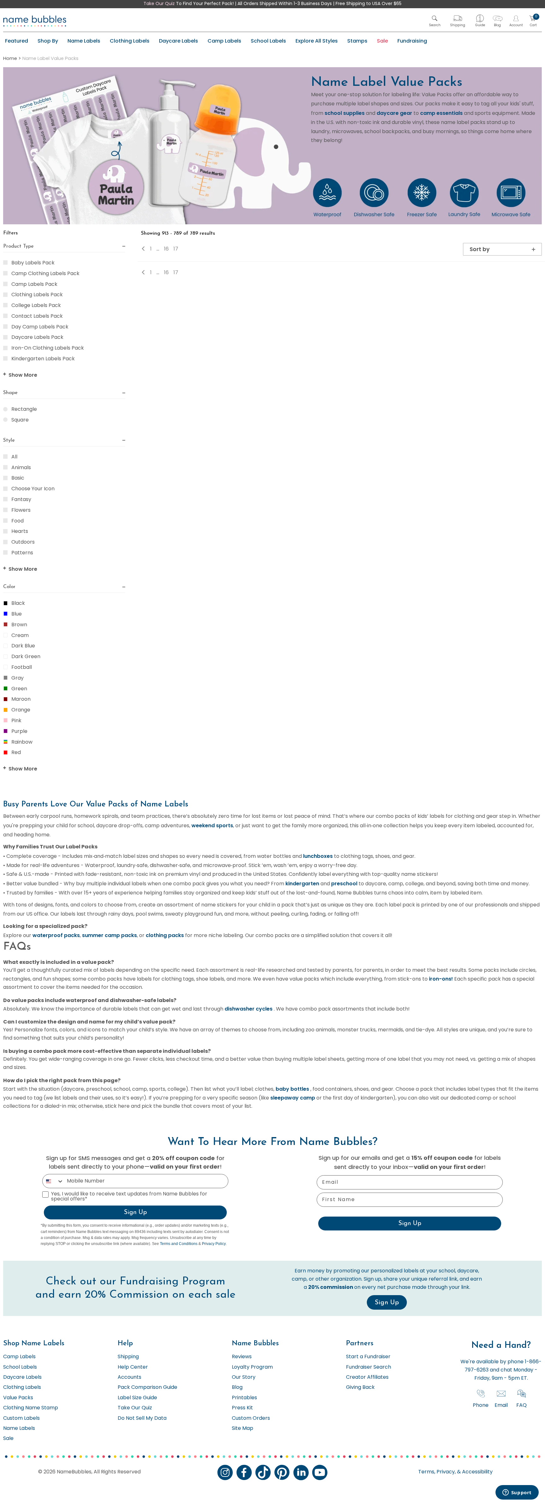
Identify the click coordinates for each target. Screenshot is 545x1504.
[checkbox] (5, 262)
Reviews (242, 1356)
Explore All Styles (317, 40)
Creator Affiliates (367, 1377)
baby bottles (292, 1089)
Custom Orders (251, 1418)
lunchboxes (318, 856)
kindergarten (302, 883)
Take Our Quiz (159, 4)
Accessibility (477, 1472)
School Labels (268, 40)
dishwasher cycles (248, 1008)
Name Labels (83, 40)
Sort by (479, 249)
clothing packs (165, 935)
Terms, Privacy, (437, 1472)
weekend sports (212, 825)
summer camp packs (109, 935)
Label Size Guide (137, 1398)
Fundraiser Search (368, 1367)
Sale (382, 40)
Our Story (243, 1377)
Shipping (128, 1356)
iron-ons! (441, 978)
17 (175, 249)
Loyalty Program (252, 1367)
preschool (344, 883)
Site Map (242, 1428)
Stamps (357, 40)
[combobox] (53, 1181)
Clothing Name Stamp (30, 1408)
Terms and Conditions (178, 1244)
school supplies (345, 113)
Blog (237, 1387)
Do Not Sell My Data (142, 1418)
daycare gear (394, 113)
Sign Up (135, 1212)
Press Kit (242, 1408)
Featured (16, 40)
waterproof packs (56, 935)
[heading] (64, 247)
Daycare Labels (178, 40)
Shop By (48, 40)
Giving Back (360, 1387)
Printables (244, 1398)
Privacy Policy (214, 1244)
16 (166, 249)
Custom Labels (21, 1418)
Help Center (133, 1367)
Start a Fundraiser (368, 1356)
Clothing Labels (129, 40)
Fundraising (412, 40)
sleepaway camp (292, 1097)
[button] (435, 21)
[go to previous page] (145, 249)
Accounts (129, 1377)
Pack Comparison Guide (147, 1387)
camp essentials (441, 113)
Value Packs (18, 1398)
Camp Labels (224, 40)
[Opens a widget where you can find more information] (517, 1493)
